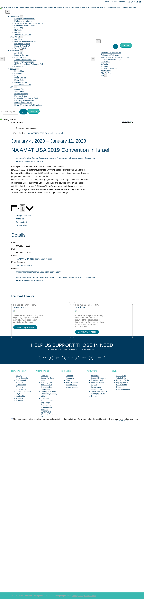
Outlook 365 (21, 222)
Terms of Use (90, 596)
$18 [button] (44, 358)
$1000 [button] (98, 358)
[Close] (1, 111)
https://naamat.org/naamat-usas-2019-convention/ (38, 272)
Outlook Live (21, 225)
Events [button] (114, 2)
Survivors (80, 307)
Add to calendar (22, 208)
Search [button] (106, 2)
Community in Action (25, 327)
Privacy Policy (78, 596)
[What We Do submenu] (21, 37)
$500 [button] (84, 358)
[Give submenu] (15, 87)
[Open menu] (2, 59)
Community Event (24, 265)
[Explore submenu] (17, 69)
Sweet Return (20, 307)
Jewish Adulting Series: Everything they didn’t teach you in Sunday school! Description (55, 158)
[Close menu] (7, 12)
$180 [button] (71, 358)
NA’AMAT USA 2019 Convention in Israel (34, 259)
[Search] (115, 46)
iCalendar (20, 219)
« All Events (17, 123)
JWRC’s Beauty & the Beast (29, 161)
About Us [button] (122, 2)
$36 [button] (57, 358)
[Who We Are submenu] (21, 50)
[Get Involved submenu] (21, 16)
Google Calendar (23, 215)
